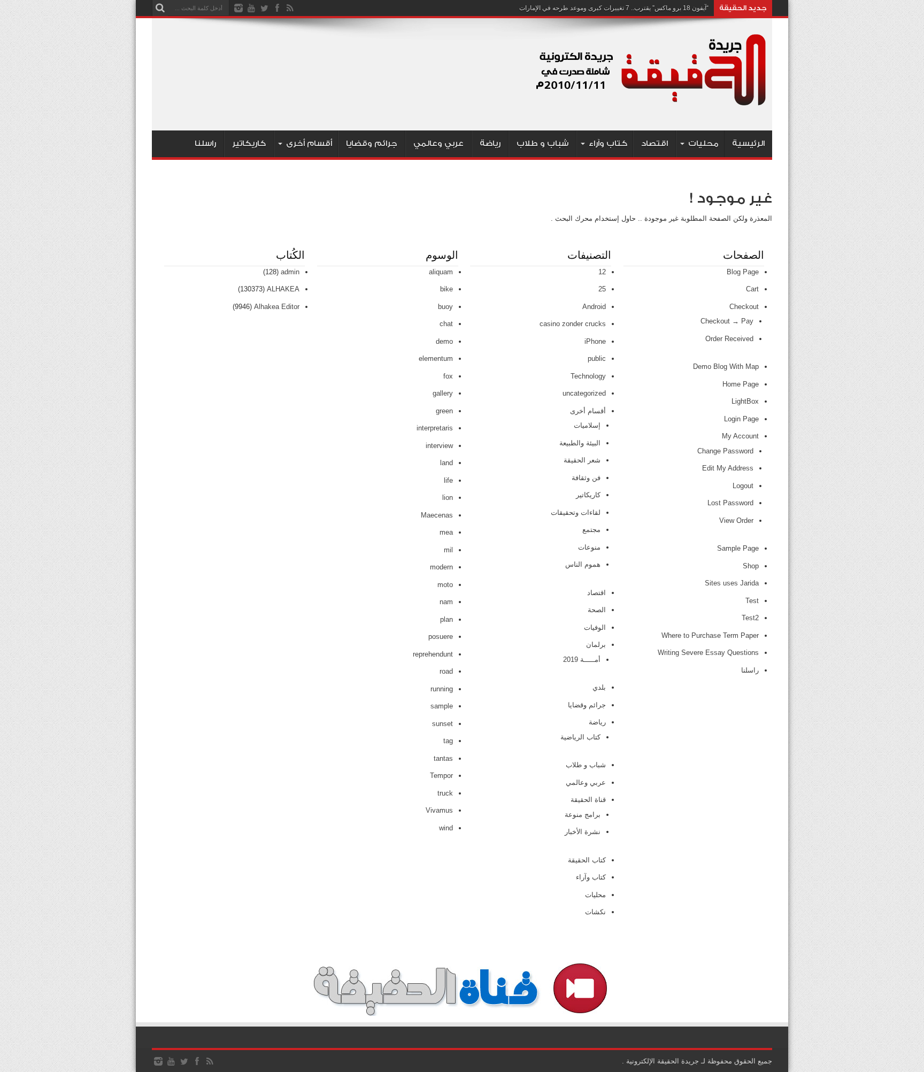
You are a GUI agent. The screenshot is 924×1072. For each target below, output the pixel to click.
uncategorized (584, 393)
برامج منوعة (582, 815)
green (444, 411)
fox (448, 376)
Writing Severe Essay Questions (708, 653)
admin (290, 272)
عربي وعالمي (438, 143)
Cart (752, 289)
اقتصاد (654, 143)
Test (752, 601)
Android (594, 307)
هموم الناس (582, 564)
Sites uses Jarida (732, 583)
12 (602, 272)
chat (446, 324)
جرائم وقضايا (371, 143)
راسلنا (205, 143)
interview (439, 446)
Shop (751, 566)
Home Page (740, 384)
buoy (445, 307)
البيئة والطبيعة (579, 443)
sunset (442, 724)
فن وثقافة (586, 478)
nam (446, 602)
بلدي (599, 687)
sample (441, 706)
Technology (588, 376)
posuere (440, 637)
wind (446, 828)
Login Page (741, 419)
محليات (703, 143)
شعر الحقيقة (582, 460)
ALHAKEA (283, 289)
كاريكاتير (249, 143)
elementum (436, 358)
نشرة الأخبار (582, 832)
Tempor (441, 776)
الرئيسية (748, 143)
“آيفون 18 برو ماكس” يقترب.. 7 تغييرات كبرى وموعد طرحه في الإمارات (614, 8)
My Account (740, 436)
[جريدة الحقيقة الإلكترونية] (652, 104)
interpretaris (435, 428)
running (441, 689)
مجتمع (591, 530)
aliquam (441, 272)
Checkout (744, 307)
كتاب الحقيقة (587, 860)
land (446, 463)
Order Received (729, 339)
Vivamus (439, 810)
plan (446, 619)
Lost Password (730, 503)
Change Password (725, 451)
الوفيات (595, 627)
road (446, 671)
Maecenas (437, 515)
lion (447, 497)
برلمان (596, 645)
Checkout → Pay (726, 321)
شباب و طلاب (542, 143)
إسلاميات (587, 425)
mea (446, 532)
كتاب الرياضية (580, 737)
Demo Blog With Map (726, 367)
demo (444, 341)
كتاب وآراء (608, 143)
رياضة (490, 143)
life (448, 480)
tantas (443, 758)
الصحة (597, 610)
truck (445, 793)
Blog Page (743, 272)
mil (448, 550)
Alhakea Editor (276, 307)
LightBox (745, 401)
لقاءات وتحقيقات (575, 512)
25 (602, 289)
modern (441, 567)
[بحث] (160, 8)
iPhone (595, 341)
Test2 (750, 618)
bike (446, 289)
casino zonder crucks (573, 324)
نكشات (595, 912)
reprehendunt (433, 654)
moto (445, 585)
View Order (736, 520)
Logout (743, 486)
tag (448, 741)
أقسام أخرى (309, 143)
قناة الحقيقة (588, 800)
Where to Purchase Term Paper (710, 635)
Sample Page (738, 548)
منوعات (589, 547)
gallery (443, 393)
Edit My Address (727, 468)
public (597, 358)
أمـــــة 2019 (581, 659)
